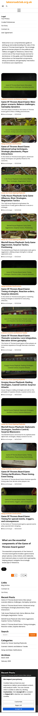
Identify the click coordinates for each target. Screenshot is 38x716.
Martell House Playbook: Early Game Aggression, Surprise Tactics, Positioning (18, 244)
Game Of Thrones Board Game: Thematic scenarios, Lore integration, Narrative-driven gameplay (19, 338)
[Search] (6, 6)
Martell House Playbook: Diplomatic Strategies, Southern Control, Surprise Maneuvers (18, 429)
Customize (18, 702)
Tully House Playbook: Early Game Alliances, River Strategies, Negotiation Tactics (17, 198)
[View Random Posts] (2, 6)
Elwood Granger (7, 114)
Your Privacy (5, 19)
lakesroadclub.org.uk (19, 2)
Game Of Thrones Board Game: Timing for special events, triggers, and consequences (17, 518)
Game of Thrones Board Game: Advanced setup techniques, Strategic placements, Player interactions (15, 150)
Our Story (4, 26)
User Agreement (7, 33)
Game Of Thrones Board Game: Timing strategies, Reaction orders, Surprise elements (18, 291)
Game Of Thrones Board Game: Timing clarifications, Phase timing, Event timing (17, 474)
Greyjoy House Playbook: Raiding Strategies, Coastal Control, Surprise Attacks (18, 384)
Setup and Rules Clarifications (11, 144)
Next (25, 575)
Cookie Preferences (8, 22)
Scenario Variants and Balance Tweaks (14, 99)
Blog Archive (5, 585)
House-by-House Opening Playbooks (13, 193)
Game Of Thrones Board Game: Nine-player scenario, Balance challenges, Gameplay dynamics (18, 104)
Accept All (18, 709)
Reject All (18, 705)
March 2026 (5, 658)
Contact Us (5, 29)
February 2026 (6, 661)
